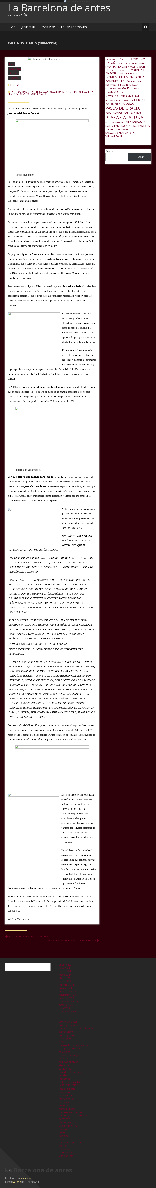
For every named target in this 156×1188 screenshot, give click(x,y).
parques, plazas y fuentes (73, 1115)
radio (62, 1132)
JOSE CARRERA (86, 91)
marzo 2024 (65, 981)
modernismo (66, 1095)
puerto (63, 1129)
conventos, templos (70, 1055)
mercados (64, 1092)
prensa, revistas (68, 1125)
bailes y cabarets (68, 1025)
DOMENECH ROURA (117, 81)
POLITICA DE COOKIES (74, 27)
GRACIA (136, 88)
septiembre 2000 (68, 1011)
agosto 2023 (66, 1005)
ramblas (63, 1135)
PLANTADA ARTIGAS (132, 113)
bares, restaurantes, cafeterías (14, 69)
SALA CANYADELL (122, 129)
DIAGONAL (111, 73)
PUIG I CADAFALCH (136, 122)
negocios (64, 1105)
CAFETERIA (36, 91)
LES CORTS (110, 100)
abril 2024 (64, 978)
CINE (108, 70)
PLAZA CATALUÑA (124, 117)
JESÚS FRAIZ (28, 27)
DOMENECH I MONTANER (124, 77)
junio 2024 (65, 971)
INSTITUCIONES (68, 1085)
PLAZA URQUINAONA (114, 122)
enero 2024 (65, 988)
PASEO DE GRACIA (122, 108)
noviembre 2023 (68, 994)
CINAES (141, 66)
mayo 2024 (65, 974)
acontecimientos (68, 1021)
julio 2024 (64, 968)
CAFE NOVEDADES (20, 91)
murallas (64, 1102)
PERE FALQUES (114, 112)
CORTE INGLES (138, 70)
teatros (63, 1145)
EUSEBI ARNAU (129, 84)
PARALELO (128, 103)
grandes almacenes (70, 1072)
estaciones (65, 1068)
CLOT (114, 70)
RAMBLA (109, 126)
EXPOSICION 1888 (113, 88)
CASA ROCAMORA (52, 91)
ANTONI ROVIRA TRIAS (133, 59)
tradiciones (65, 1149)
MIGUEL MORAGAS (124, 100)
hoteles (63, 1075)
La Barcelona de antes (59, 7)
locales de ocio (67, 1088)
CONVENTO (124, 70)
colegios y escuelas (69, 1048)
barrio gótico (66, 1035)
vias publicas (66, 1156)
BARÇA (108, 67)
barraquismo (66, 1031)
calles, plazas (66, 1038)
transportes (66, 1152)
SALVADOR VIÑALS (36, 94)
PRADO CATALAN (17, 94)
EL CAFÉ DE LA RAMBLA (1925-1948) (28, 936)
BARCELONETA (124, 63)
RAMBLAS (144, 126)
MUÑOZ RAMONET (112, 104)
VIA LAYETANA (113, 136)
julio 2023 (64, 1008)
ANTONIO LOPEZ (112, 59)
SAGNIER (109, 129)
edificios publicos (68, 1062)
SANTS (132, 133)
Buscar (109, 151)
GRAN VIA (111, 92)
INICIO (11, 27)
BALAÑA (111, 63)
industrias (64, 1078)
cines (62, 1041)
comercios (14, 77)
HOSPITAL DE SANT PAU (122, 96)
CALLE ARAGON (129, 67)
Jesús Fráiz (15, 85)
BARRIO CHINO (138, 63)
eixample (64, 1065)
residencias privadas (70, 1142)
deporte (63, 1058)
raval (61, 1139)
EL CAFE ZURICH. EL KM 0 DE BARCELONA (72, 940)
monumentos (66, 1098)
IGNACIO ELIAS (69, 91)
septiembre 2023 (68, 1001)
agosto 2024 (66, 964)
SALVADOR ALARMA (116, 132)
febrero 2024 (66, 984)
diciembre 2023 (67, 991)
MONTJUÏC (140, 100)
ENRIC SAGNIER (112, 85)
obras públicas (67, 1109)
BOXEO (117, 66)
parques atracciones (70, 1112)
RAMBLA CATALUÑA (125, 126)
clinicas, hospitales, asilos (73, 1045)
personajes (65, 1119)
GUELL (122, 92)
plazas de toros (67, 1122)
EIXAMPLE (136, 81)
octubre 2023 (66, 998)
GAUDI (126, 88)
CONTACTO (48, 27)
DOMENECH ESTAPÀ (128, 73)
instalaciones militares (71, 1082)
